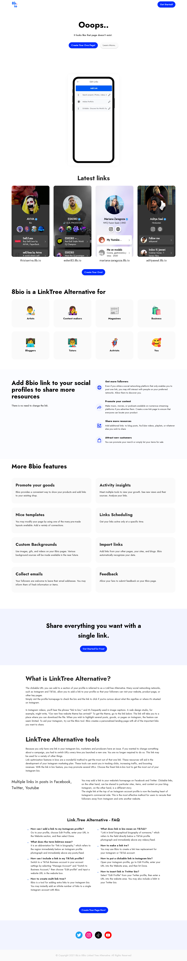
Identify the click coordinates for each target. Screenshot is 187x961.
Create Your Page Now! (94, 910)
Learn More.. (109, 45)
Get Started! (166, 4)
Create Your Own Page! (83, 45)
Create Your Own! (93, 272)
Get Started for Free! (93, 648)
